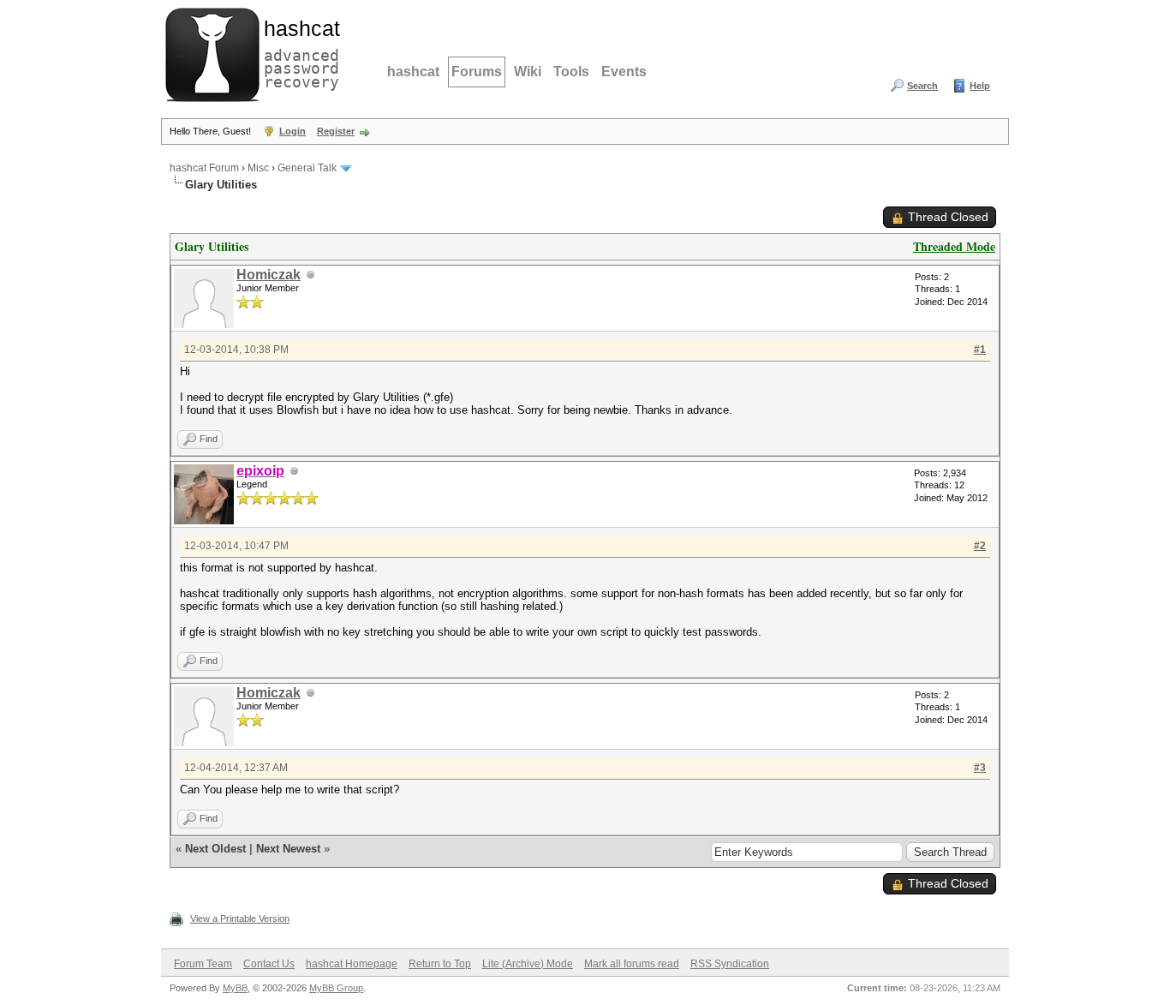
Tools (571, 71)
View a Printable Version (240, 918)
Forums (476, 71)
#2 (980, 546)
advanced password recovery (298, 52)
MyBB (235, 988)
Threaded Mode (954, 246)
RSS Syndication (729, 964)
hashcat (413, 71)
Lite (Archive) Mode (527, 964)
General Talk (307, 168)
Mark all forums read (631, 964)
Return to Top (440, 964)
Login (292, 131)
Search (922, 86)
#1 (980, 350)
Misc (258, 168)
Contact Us (269, 964)
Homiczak (268, 274)
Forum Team (203, 964)
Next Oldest (215, 848)
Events (624, 71)
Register (336, 131)
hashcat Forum (204, 168)
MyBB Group (336, 988)
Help (980, 86)
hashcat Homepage (351, 964)
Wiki (527, 71)
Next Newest (288, 848)
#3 (980, 768)
